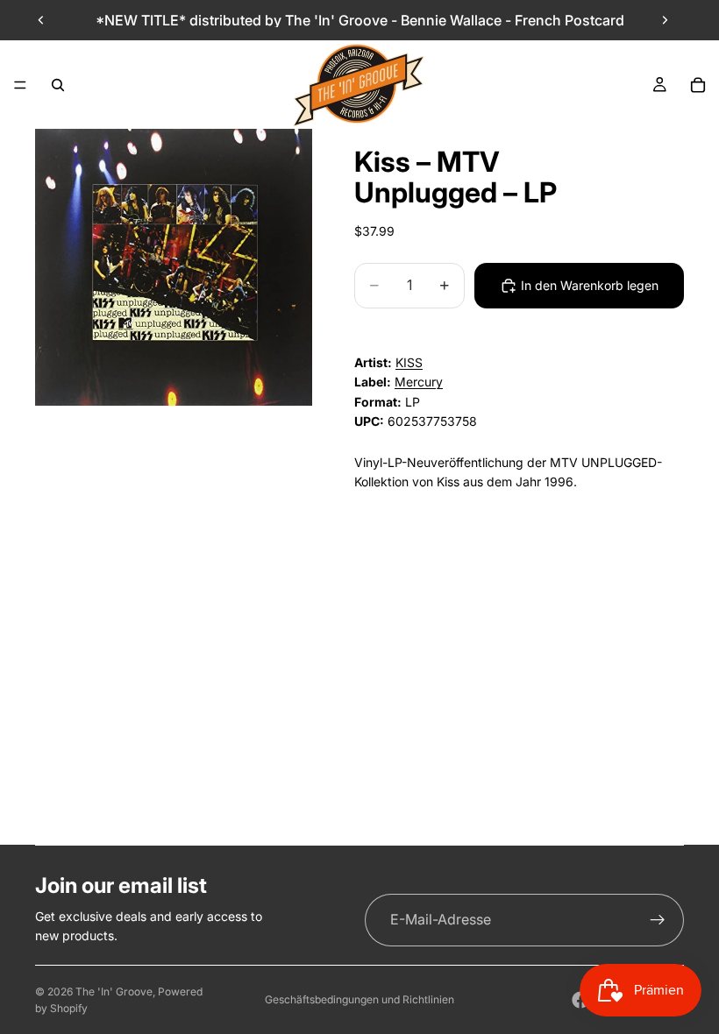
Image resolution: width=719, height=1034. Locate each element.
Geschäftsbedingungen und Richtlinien (359, 999)
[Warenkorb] (698, 85)
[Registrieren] (657, 920)
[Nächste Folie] (664, 20)
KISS (409, 362)
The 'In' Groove (114, 991)
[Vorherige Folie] (41, 20)
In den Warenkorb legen (589, 285)
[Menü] (20, 85)
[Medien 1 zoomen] (173, 267)
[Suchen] (58, 85)
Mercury (419, 381)
